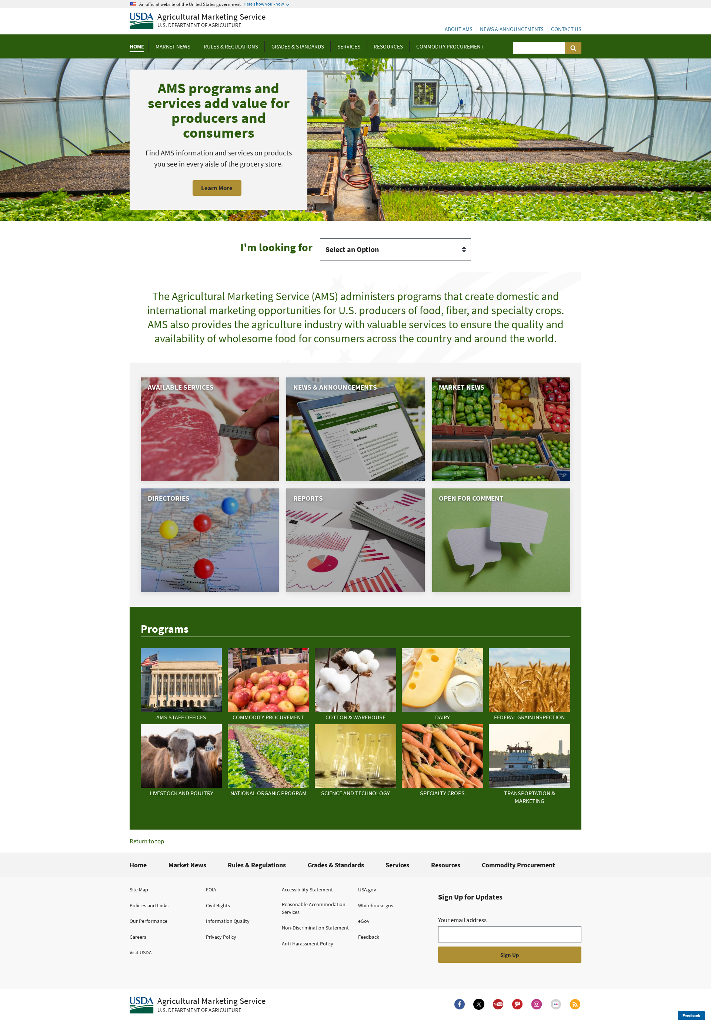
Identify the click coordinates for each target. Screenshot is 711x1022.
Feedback (368, 937)
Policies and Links (149, 905)
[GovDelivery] (517, 1004)
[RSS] (575, 1004)
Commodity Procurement (518, 865)
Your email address (462, 920)
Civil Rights (218, 905)
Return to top (147, 841)
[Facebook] (459, 1004)
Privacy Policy (221, 937)
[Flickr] (556, 1004)
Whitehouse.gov (376, 905)
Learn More (217, 188)
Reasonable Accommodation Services (314, 908)
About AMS (459, 29)
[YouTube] (498, 1004)
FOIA (211, 889)
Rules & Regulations (257, 865)
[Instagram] (536, 1004)
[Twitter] (479, 1004)
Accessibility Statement (307, 889)
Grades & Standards (336, 865)
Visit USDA (141, 952)
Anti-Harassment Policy (307, 943)
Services (397, 865)
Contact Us (566, 29)
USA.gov (367, 889)
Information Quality (228, 921)
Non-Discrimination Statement (315, 927)
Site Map (139, 889)
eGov (364, 921)
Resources (445, 865)
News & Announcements (512, 29)
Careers (138, 937)
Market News (187, 865)
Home (138, 865)
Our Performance (148, 921)
